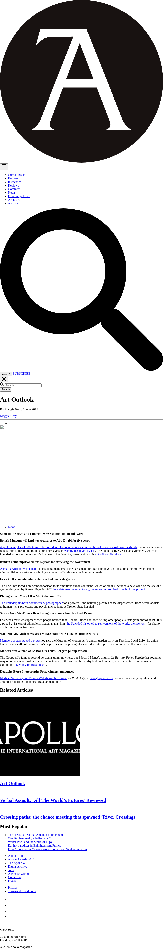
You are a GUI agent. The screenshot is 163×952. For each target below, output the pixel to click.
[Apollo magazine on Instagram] (10, 911)
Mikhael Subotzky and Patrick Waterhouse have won (33, 678)
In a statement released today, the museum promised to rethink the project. (99, 589)
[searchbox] (23, 385)
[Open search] (81, 369)
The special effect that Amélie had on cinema (36, 834)
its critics (115, 554)
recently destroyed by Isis (79, 550)
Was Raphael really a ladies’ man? (29, 838)
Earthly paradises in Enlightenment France (34, 845)
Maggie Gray (8, 416)
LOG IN (6, 373)
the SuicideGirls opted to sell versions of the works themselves (105, 623)
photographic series (101, 678)
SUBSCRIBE (21, 373)
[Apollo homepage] (81, 81)
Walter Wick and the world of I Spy (30, 842)
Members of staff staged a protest (20, 640)
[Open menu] (4, 166)
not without (102, 554)
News (11, 527)
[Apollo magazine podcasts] (10, 916)
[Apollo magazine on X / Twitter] (10, 905)
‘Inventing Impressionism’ (29, 664)
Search (6, 389)
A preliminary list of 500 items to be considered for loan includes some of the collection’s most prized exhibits (68, 547)
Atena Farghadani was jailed (18, 568)
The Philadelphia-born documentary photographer (31, 603)
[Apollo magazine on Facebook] (10, 899)
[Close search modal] (4, 379)
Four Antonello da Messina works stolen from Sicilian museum (47, 849)
